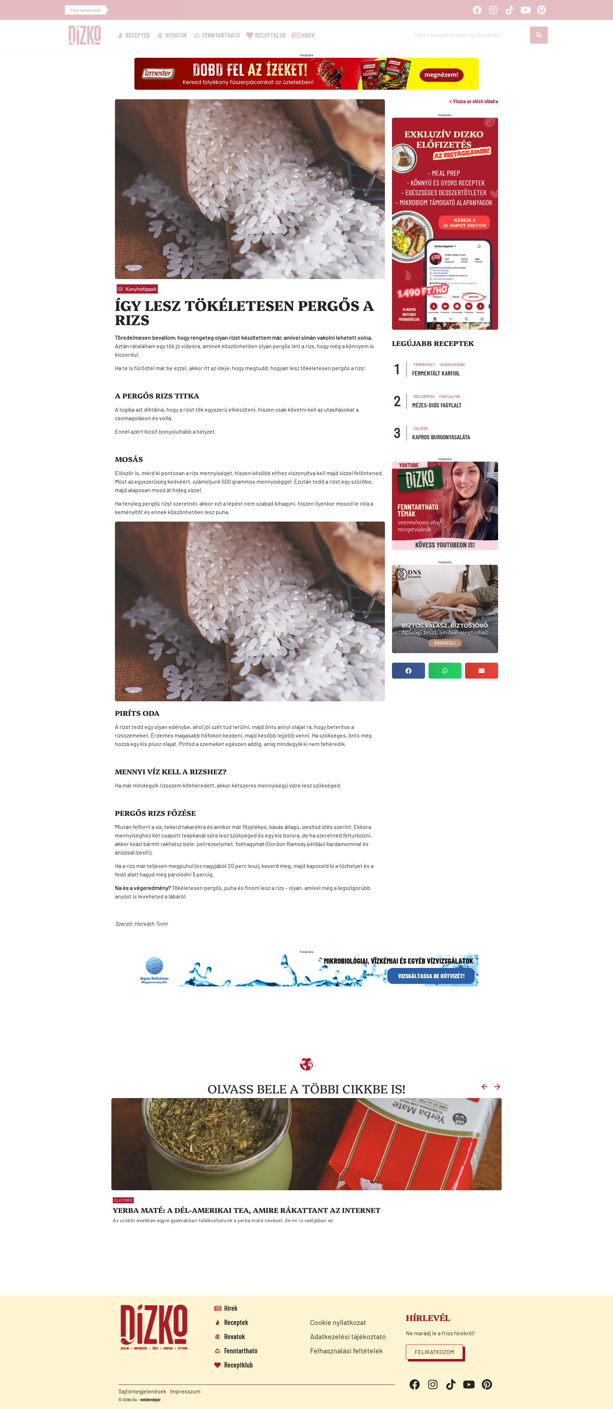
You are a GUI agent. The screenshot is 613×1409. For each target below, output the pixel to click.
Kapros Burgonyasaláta (441, 437)
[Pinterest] (541, 10)
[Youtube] (525, 10)
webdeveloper (150, 1399)
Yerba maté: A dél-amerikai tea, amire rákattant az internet (247, 1210)
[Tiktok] (509, 10)
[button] (408, 671)
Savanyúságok (452, 364)
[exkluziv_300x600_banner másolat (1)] (445, 327)
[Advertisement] (287, 1026)
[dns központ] (445, 650)
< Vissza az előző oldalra (473, 101)
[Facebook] (477, 10)
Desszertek (424, 396)
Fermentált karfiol (436, 373)
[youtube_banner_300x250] (445, 547)
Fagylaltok (449, 396)
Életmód (123, 1200)
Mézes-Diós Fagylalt (437, 405)
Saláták (421, 428)
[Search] (539, 35)
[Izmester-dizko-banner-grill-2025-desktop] (306, 87)
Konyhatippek (141, 289)
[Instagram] (493, 10)
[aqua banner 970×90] (306, 984)
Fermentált (424, 364)
